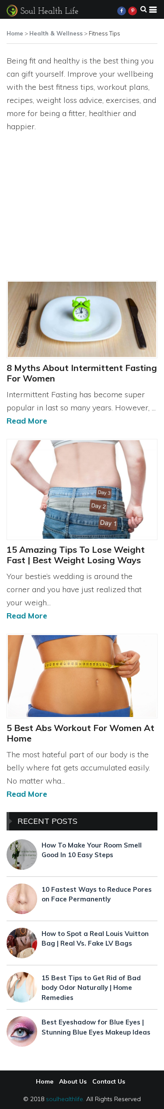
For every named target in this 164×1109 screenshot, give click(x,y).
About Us (73, 1081)
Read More (27, 421)
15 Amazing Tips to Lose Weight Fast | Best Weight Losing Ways (76, 554)
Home (15, 33)
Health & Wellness (56, 33)
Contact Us (108, 1081)
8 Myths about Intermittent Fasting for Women (82, 373)
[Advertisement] (82, 218)
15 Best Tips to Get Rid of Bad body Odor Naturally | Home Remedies (91, 988)
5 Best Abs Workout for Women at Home (80, 733)
